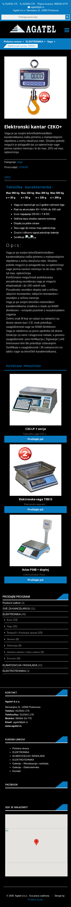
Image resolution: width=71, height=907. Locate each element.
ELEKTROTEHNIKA (14, 670)
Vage (50, 41)
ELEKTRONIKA (34, 41)
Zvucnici (11, 658)
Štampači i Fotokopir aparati (22, 632)
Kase (9, 619)
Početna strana (13, 41)
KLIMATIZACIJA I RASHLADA (20, 665)
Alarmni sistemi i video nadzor (23, 652)
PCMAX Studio (35, 899)
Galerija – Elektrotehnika (25, 767)
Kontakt (16, 771)
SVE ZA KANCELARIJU (16, 608)
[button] (36, 842)
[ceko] (35, 87)
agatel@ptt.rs (37, 7)
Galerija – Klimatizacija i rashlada (30, 763)
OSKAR (23, 167)
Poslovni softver (12, 602)
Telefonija (12, 645)
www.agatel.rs (13, 726)
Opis (7, 177)
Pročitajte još (35, 439)
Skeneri (11, 639)
